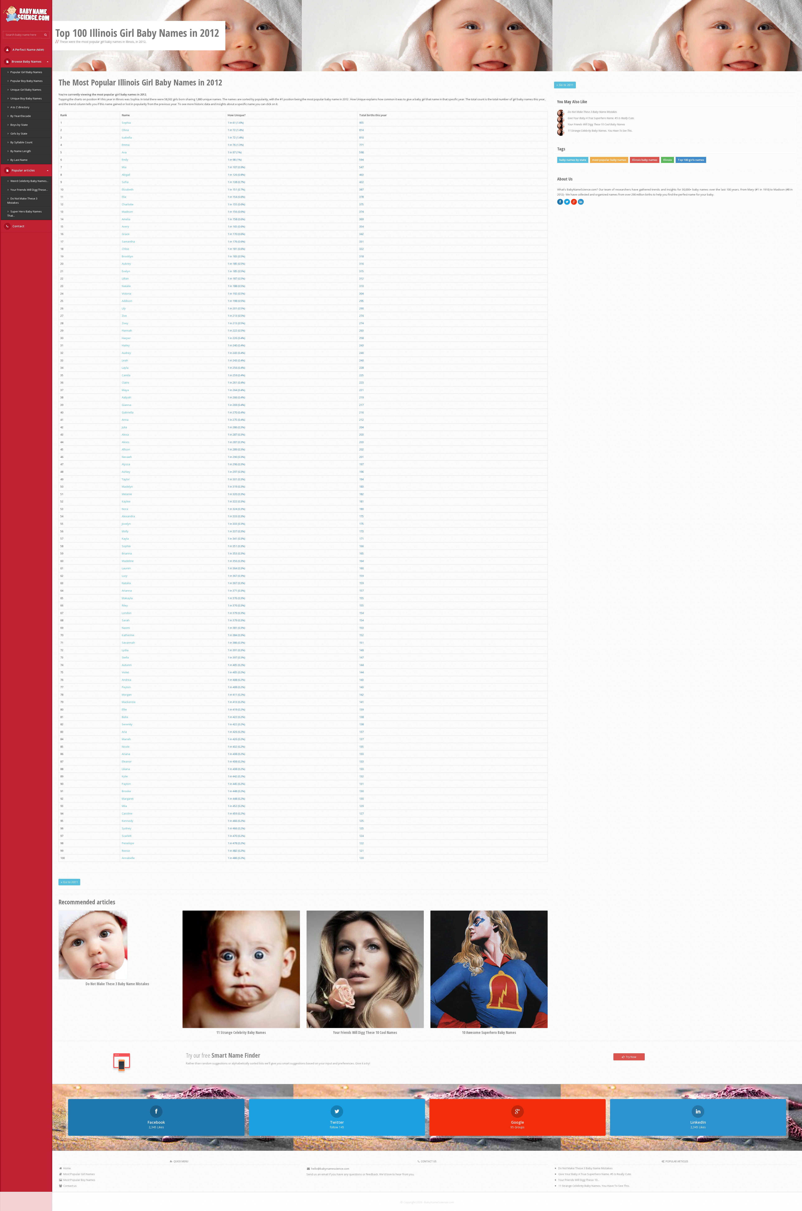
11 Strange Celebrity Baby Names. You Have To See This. (600, 130)
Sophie (126, 546)
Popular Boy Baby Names (26, 81)
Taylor (126, 479)
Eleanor (127, 761)
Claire (125, 382)
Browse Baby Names (26, 62)
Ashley (126, 472)
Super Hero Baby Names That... (24, 213)
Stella (125, 657)
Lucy (124, 576)
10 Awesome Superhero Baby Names (489, 1032)
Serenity (127, 724)
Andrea (126, 680)
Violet (125, 672)
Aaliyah (126, 397)
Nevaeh (127, 457)
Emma (125, 145)
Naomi (126, 628)
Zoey (125, 323)
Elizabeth (127, 189)
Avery (125, 226)
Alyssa (126, 464)
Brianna (127, 553)
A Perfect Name (28, 50)
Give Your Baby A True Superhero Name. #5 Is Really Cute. (601, 118)
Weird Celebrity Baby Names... (29, 181)
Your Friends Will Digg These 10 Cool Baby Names (596, 124)
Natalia (126, 583)
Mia (124, 167)
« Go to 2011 (69, 882)
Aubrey (126, 264)
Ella (124, 197)
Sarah (125, 620)
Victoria (126, 293)
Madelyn (127, 486)
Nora (125, 509)
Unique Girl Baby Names (25, 89)
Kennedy (127, 821)
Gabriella (127, 412)
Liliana (126, 769)
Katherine (128, 635)
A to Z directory (19, 107)
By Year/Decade (20, 116)
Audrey (126, 353)
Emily (125, 159)
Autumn (127, 665)
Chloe (125, 249)
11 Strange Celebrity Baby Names (241, 1032)
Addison (127, 301)
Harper (126, 338)
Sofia (125, 182)
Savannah (128, 642)
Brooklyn (127, 256)
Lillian (125, 278)
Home (67, 1168)
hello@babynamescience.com (330, 1168)
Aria (124, 732)
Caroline (127, 813)
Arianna (127, 590)
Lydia (125, 650)
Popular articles (23, 170)
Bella (125, 717)
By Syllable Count (21, 142)
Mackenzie (129, 702)
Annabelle (128, 858)
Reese (126, 851)
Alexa (125, 434)
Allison (126, 449)
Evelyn (126, 271)
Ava (124, 152)
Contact (18, 226)
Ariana (126, 754)
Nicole (125, 746)
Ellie (124, 709)
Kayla (125, 538)
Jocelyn (126, 524)
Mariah (126, 739)
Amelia (126, 219)
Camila (126, 375)
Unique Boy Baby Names (26, 98)
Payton (126, 784)
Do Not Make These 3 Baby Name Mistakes (117, 983)
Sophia (126, 123)
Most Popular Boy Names (79, 1180)
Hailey (126, 345)
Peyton (126, 687)
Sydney (126, 828)
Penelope (128, 843)
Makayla (127, 598)
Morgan (127, 694)
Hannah (127, 330)
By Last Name (19, 160)
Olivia (125, 130)
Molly (125, 531)
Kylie (125, 776)
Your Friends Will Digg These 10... (578, 1180)
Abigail (126, 175)
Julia (124, 427)
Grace (125, 234)
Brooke (126, 791)
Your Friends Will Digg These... (29, 190)
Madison (127, 211)
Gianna (126, 405)
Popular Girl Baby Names (26, 72)
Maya (125, 390)
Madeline (128, 561)
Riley (125, 605)
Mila (124, 806)
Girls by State (18, 133)
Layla (125, 368)
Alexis (125, 442)
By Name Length (20, 151)
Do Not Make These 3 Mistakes (22, 201)
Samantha (128, 241)
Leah (125, 360)
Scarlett (126, 836)
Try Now (630, 1057)
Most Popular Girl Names (79, 1174)
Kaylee (126, 501)
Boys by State (19, 125)
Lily (124, 308)
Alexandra (128, 516)
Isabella (127, 137)
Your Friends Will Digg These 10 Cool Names (365, 1032)
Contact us (70, 1186)
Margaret (127, 799)
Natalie (126, 286)
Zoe (124, 316)
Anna (125, 420)
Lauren (126, 568)
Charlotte (127, 204)
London (126, 613)
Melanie (127, 494)
